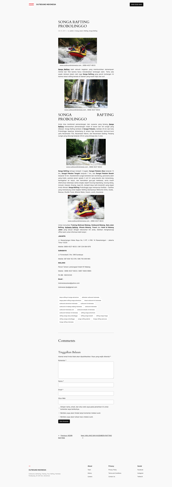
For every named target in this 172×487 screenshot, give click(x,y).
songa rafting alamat (84, 319)
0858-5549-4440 (136, 4)
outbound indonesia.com (66, 309)
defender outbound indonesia (90, 297)
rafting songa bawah (87, 316)
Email (60, 390)
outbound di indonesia (87, 303)
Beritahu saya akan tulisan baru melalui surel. (76, 417)
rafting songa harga (102, 316)
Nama (61, 381)
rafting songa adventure (88, 312)
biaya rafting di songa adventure (69, 297)
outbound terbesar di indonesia (68, 312)
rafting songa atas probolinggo (68, 316)
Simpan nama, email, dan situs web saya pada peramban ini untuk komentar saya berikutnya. (84, 408)
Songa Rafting (93, 31)
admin (72, 31)
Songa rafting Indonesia (66, 322)
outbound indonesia (91, 306)
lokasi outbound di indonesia (92, 300)
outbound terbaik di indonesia (86, 309)
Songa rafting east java (100, 319)
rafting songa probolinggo (67, 319)
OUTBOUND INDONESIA (46, 4)
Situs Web (61, 398)
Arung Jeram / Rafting (81, 31)
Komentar (62, 360)
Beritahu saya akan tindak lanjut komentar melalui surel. (80, 413)
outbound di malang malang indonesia (70, 306)
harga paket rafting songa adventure (70, 300)
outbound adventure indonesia (68, 303)
